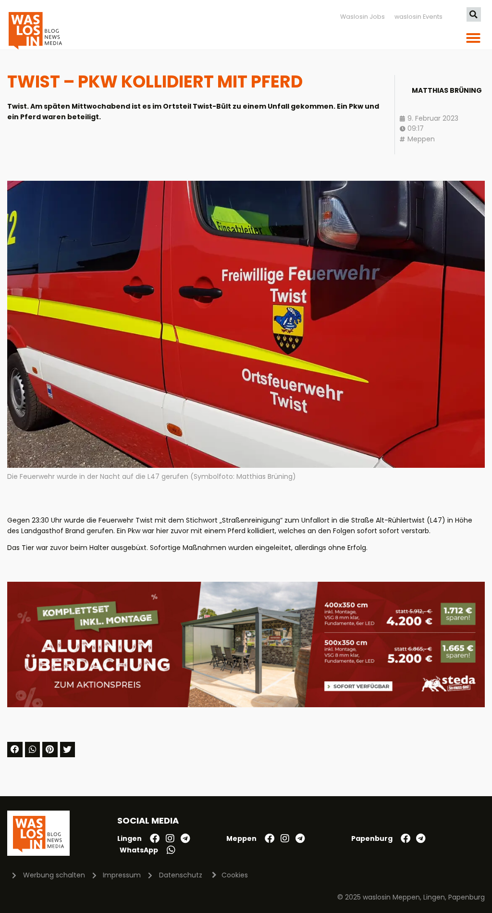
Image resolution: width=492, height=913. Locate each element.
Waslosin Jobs (362, 17)
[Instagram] (170, 838)
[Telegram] (185, 838)
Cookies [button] (234, 875)
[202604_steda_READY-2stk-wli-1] (246, 705)
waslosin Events (418, 17)
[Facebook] (154, 838)
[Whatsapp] (171, 850)
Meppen (421, 139)
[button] (474, 14)
